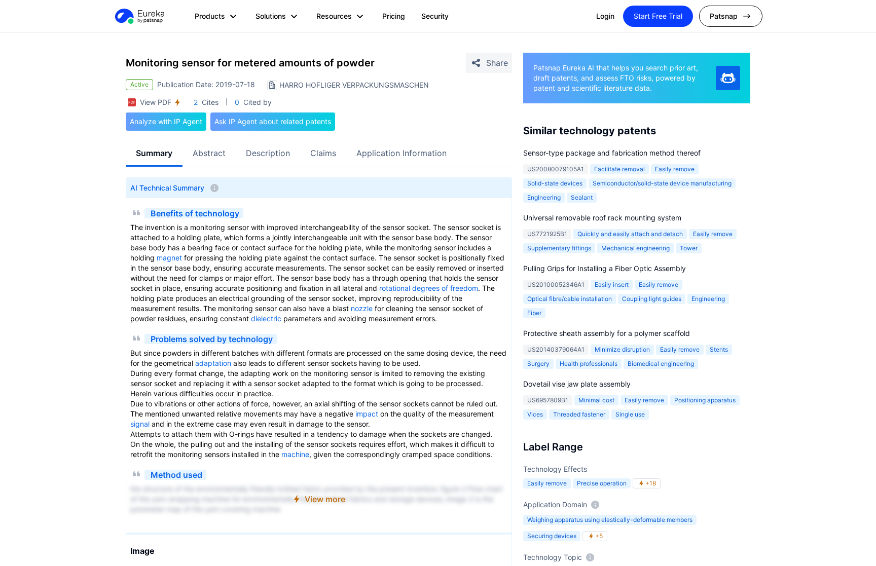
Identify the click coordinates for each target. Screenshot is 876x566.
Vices (535, 414)
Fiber (534, 313)
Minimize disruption (622, 349)
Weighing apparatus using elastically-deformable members (609, 519)
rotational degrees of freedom (428, 288)
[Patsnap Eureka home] (139, 16)
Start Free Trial (658, 16)
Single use (630, 414)
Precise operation (602, 483)
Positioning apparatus (705, 400)
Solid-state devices (554, 183)
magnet (169, 257)
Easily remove (675, 169)
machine (295, 454)
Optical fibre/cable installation (569, 299)
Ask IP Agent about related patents (272, 121)
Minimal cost (596, 400)
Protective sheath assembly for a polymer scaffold (606, 333)
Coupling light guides (651, 299)
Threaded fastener (579, 414)
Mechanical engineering (635, 248)
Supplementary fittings (559, 248)
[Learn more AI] (728, 78)
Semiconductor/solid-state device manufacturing (662, 183)
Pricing (393, 16)
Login (605, 16)
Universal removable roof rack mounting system (602, 217)
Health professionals (588, 363)
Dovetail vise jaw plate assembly (577, 384)
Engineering (544, 197)
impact (366, 413)
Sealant (582, 197)
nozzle (362, 308)
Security (435, 16)
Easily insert (612, 284)
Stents (719, 349)
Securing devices (551, 536)
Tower (689, 248)
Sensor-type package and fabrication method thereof (612, 152)
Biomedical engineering (661, 363)
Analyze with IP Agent (166, 121)
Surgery (538, 363)
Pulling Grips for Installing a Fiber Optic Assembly (604, 268)
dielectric (266, 318)
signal (140, 424)
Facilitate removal (619, 169)
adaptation (213, 363)
